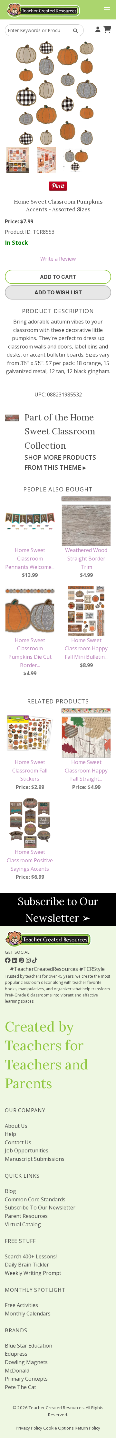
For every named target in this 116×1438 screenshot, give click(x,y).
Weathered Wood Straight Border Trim (86, 558)
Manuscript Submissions (34, 1158)
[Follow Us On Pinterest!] (22, 960)
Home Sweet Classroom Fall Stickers (29, 770)
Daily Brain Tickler (27, 1264)
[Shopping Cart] (106, 29)
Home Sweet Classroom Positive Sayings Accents (30, 860)
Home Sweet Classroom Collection (59, 431)
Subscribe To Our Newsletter (40, 1207)
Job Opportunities (26, 1150)
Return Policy (87, 1428)
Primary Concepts (26, 1378)
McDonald (17, 1370)
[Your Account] (97, 29)
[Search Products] (73, 30)
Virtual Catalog (23, 1224)
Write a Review (58, 258)
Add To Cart (58, 276)
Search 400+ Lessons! (31, 1256)
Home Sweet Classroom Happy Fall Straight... (86, 770)
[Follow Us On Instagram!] (29, 960)
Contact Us (18, 1142)
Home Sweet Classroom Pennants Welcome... (29, 558)
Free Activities (21, 1305)
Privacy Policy (29, 1428)
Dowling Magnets (26, 1362)
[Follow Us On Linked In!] (15, 960)
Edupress (16, 1353)
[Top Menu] (105, 10)
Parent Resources (26, 1216)
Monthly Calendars (28, 1313)
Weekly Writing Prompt (33, 1273)
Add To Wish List (58, 292)
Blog (10, 1191)
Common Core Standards (35, 1199)
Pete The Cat (20, 1387)
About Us (16, 1125)
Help (10, 1133)
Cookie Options (58, 1428)
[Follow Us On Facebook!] (8, 960)
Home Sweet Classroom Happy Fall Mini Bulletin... (86, 648)
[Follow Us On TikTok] (34, 960)
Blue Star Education (28, 1345)
